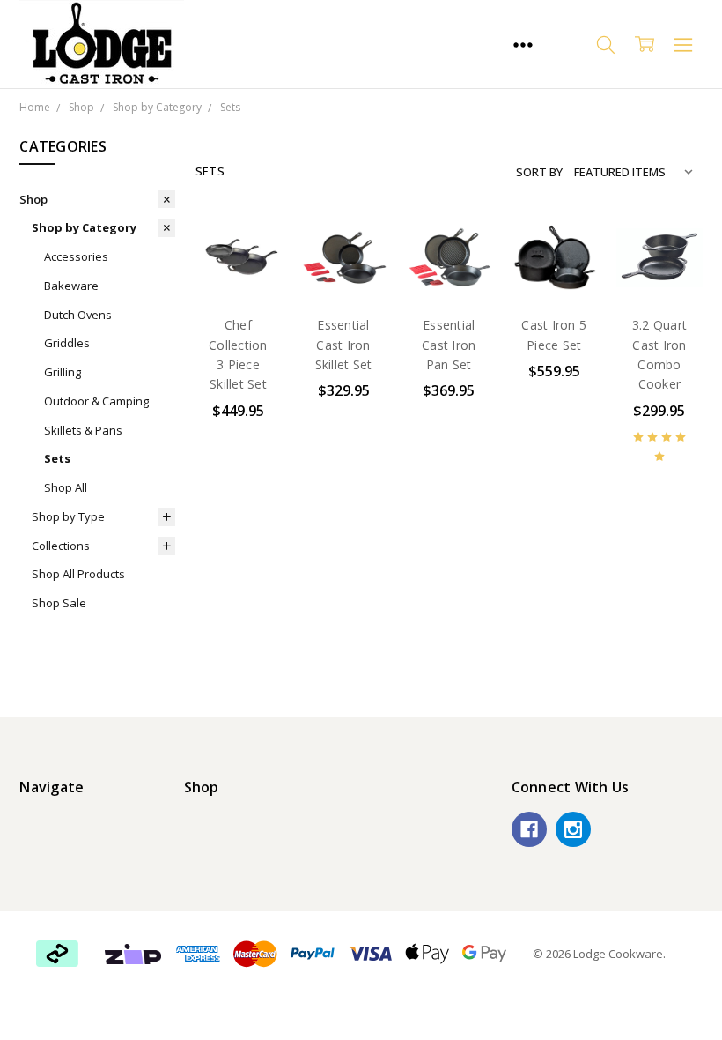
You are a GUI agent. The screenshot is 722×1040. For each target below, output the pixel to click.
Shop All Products (78, 574)
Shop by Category (84, 227)
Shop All (65, 487)
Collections (61, 545)
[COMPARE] (250, 274)
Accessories (76, 256)
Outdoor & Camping (96, 401)
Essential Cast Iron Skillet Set (343, 344)
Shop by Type (68, 516)
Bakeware (71, 285)
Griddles (67, 343)
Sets (57, 458)
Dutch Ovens (78, 315)
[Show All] (523, 44)
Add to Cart (238, 200)
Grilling (62, 372)
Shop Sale (59, 603)
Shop (33, 199)
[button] (133, 953)
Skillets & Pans (83, 430)
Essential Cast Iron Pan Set (448, 344)
